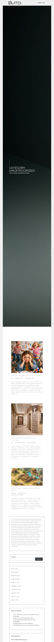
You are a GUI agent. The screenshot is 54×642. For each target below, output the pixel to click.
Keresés (13, 557)
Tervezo (13, 493)
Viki (12, 378)
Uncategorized (29, 378)
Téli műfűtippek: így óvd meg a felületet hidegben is (26, 625)
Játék (12, 494)
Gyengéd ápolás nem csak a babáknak (23, 623)
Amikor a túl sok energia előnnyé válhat (23, 618)
